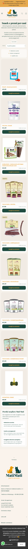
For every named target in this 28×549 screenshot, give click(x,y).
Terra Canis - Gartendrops (10, 281)
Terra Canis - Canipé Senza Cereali (13, 359)
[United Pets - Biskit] (14, 382)
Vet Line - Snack (7, 125)
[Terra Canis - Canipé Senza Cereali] (14, 344)
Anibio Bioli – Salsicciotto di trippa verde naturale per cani (12, 164)
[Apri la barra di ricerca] (22, 13)
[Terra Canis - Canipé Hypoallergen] (14, 305)
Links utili (3, 517)
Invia (21, 544)
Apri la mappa (5, 491)
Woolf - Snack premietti (9, 87)
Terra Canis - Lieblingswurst (10, 243)
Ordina (3, 45)
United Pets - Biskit (8, 397)
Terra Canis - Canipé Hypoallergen (12, 320)
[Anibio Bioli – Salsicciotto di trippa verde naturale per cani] (14, 149)
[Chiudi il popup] (26, 527)
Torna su (14, 460)
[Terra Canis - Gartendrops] (14, 267)
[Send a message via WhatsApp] (3, 543)
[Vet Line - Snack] (14, 111)
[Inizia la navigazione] (2, 13)
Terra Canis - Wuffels (8, 204)
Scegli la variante (14, 93)
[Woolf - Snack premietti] (14, 72)
